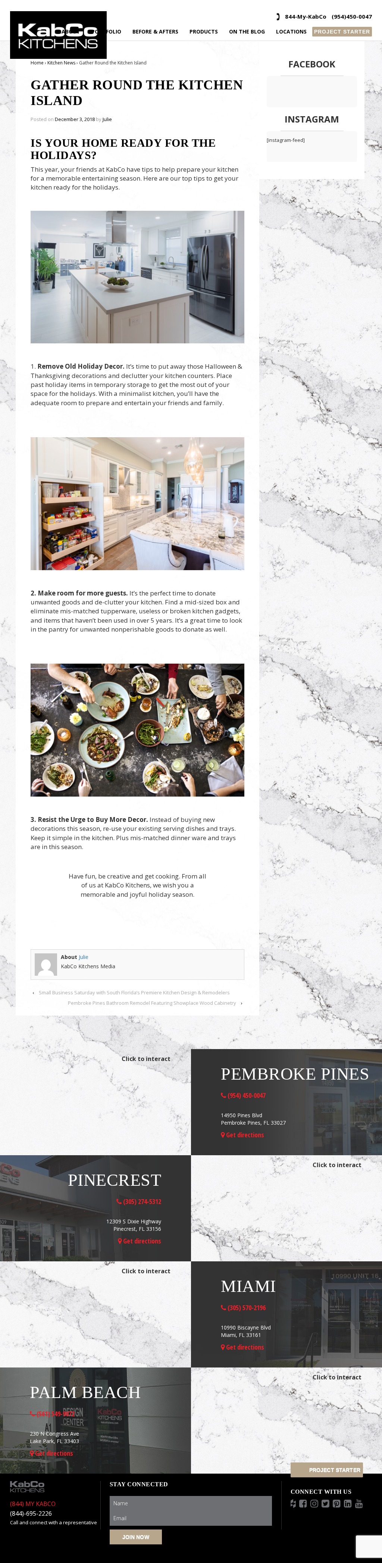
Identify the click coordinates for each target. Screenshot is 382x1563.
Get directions (244, 1134)
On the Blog (247, 31)
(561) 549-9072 (55, 1413)
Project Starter (342, 32)
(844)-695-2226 (31, 1513)
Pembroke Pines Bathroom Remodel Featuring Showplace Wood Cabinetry (152, 1003)
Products (204, 31)
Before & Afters (155, 31)
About (71, 31)
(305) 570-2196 (246, 1307)
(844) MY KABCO (33, 1504)
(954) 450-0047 (246, 1095)
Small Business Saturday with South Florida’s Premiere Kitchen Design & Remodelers (134, 992)
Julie (107, 119)
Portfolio (106, 31)
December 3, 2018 (75, 119)
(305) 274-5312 (141, 1201)
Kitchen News (61, 63)
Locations (291, 31)
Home (37, 63)
